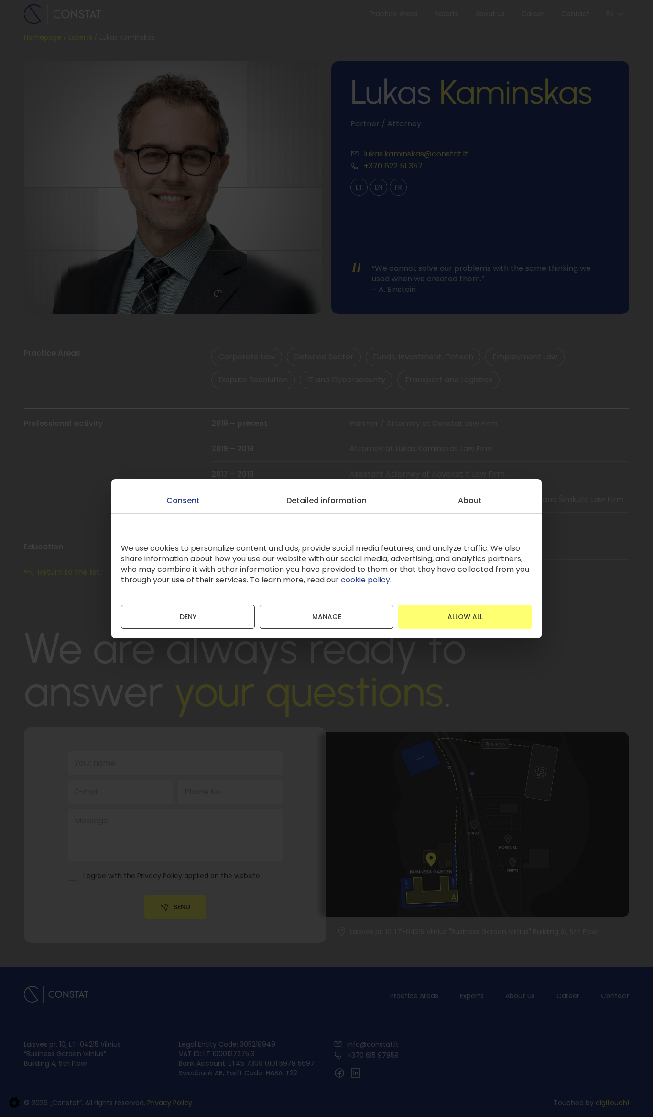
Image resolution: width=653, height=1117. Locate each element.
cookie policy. (366, 579)
